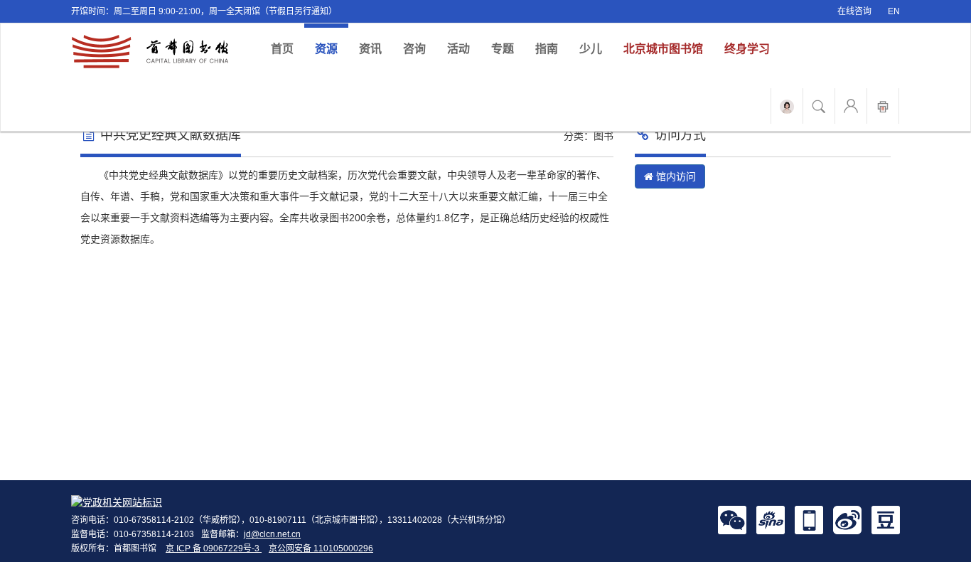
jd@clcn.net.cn (272, 534)
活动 (458, 49)
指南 (546, 49)
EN (894, 11)
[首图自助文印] (883, 106)
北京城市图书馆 (663, 49)
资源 (326, 49)
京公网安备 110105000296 (321, 548)
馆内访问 (674, 176)
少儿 (590, 49)
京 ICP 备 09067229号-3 (214, 548)
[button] (732, 519)
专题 (502, 49)
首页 (287, 48)
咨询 (414, 49)
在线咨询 (854, 11)
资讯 (370, 49)
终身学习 (747, 49)
